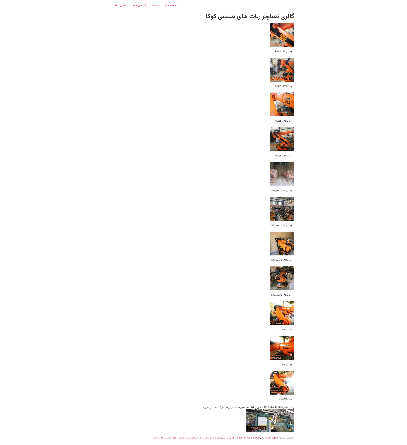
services (265, 438)
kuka (249, 438)
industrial (240, 438)
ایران (231, 438)
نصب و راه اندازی (162, 438)
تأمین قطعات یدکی (218, 438)
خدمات (156, 6)
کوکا (174, 438)
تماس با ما (120, 6)
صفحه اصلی (170, 6)
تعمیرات (204, 438)
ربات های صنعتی (139, 6)
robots (256, 438)
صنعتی (180, 438)
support (276, 438)
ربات (187, 438)
